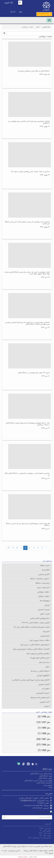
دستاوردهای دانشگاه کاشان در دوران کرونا (34, 644)
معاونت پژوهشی (43, 591)
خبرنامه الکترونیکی (42, 693)
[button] (44, 14)
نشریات (46, 706)
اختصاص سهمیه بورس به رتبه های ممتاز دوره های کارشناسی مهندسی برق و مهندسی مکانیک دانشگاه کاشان (27, 323)
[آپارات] (28, 763)
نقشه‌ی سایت (47, 785)
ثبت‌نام (12, 11)
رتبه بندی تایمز (44, 662)
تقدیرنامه (46, 631)
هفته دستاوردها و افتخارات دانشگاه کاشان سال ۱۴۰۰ (31, 627)
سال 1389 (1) (44, 728)
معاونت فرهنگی (43, 596)
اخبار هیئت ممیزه (43, 587)
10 (8, 547)
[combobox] (27, 817)
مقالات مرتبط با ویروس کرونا (39, 640)
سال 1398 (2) (44, 716)
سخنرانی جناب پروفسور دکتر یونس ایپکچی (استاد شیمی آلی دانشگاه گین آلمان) (27, 223)
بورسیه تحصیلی (43, 609)
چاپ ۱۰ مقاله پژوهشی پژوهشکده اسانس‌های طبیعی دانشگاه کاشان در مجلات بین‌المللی (28, 424)
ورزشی (46, 605)
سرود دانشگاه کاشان (45, 776)
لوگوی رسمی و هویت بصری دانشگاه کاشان (38, 780)
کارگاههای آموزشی (43, 675)
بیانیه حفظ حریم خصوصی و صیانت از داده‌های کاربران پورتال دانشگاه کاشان (27, 846)
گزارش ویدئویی (43, 574)
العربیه (6, 3)
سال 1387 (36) (43, 739)
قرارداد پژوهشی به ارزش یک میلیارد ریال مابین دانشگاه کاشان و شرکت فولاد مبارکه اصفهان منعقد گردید (27, 273)
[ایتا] (23, 763)
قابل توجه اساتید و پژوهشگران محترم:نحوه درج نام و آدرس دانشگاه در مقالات (28, 524)
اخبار (37, 27)
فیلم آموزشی (44, 635)
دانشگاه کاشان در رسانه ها (40, 671)
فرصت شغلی (44, 613)
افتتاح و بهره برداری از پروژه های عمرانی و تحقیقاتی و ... (29, 679)
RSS (50, 787)
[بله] (18, 763)
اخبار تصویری (44, 701)
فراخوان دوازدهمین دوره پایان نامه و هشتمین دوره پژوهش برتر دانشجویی (29, 122)
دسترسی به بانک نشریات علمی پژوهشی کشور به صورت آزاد (30, 171)
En (11, 3)
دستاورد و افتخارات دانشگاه (39, 578)
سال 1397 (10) (43, 722)
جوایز (47, 666)
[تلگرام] (33, 764)
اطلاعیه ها (45, 569)
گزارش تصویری (43, 684)
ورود (20, 11)
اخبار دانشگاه (44, 565)
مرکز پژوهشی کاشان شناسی (39, 618)
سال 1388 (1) (44, 733)
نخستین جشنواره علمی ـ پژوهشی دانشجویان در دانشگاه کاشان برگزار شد (27, 474)
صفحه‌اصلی (46, 27)
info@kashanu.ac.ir (28, 800)
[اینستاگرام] (36, 764)
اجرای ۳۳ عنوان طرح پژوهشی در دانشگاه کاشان (34, 372)
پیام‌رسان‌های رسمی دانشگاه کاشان (41, 773)
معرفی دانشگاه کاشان (45, 778)
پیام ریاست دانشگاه (42, 583)
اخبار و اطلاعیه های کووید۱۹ (39, 657)
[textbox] (27, 817)
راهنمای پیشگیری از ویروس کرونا (37, 653)
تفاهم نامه (45, 688)
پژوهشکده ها (44, 600)
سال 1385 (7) (44, 750)
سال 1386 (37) (43, 744)
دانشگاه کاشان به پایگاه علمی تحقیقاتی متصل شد (34, 71)
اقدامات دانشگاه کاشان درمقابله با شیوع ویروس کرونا (31, 649)
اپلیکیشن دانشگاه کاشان (44, 783)
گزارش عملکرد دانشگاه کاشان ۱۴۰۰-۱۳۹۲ (35, 622)
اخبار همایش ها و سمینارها (40, 697)
